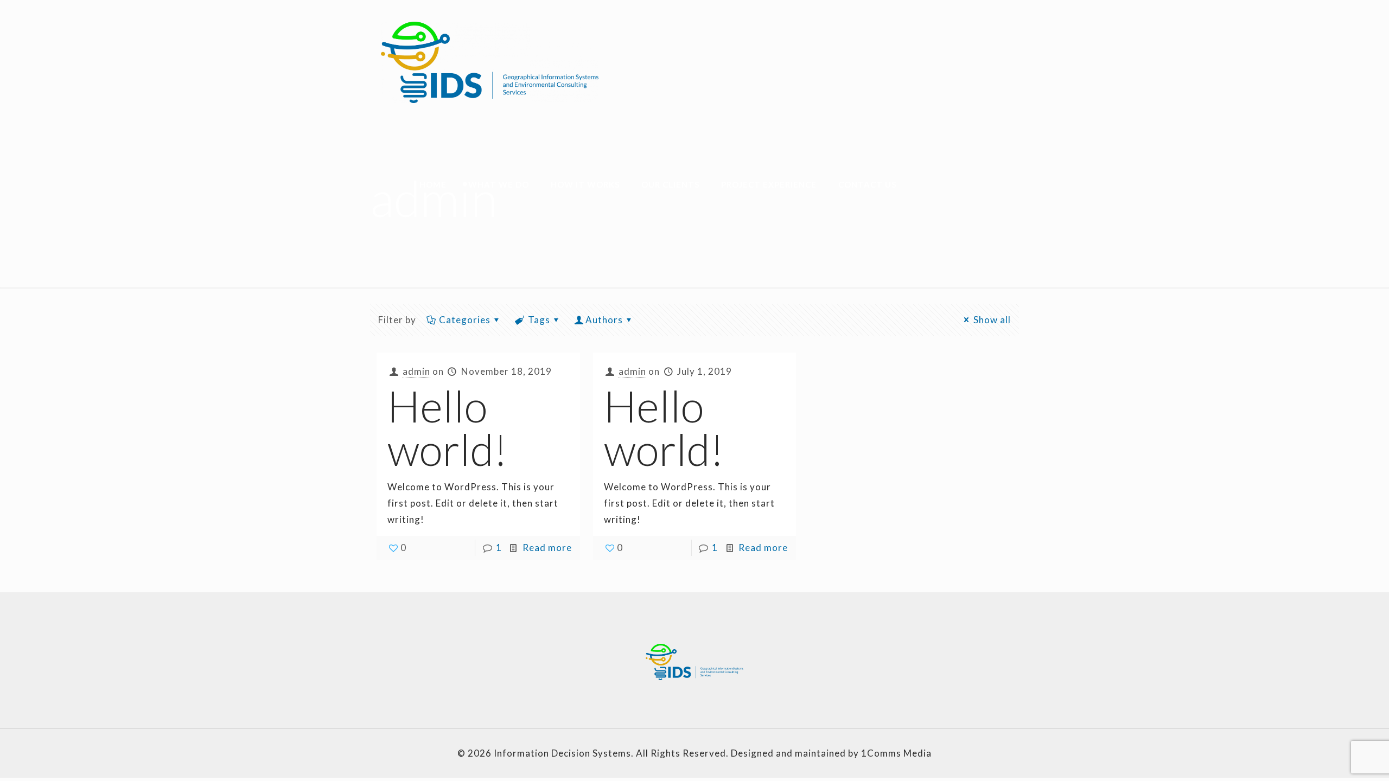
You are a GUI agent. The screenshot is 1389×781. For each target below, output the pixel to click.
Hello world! (447, 427)
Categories (464, 319)
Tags (539, 319)
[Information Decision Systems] (489, 62)
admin (416, 371)
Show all (992, 319)
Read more (547, 547)
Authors (604, 319)
